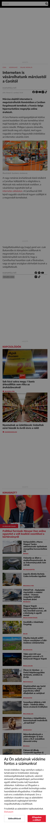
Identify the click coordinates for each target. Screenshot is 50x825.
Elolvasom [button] (8, 811)
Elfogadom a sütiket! (37, 818)
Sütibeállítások (14, 818)
